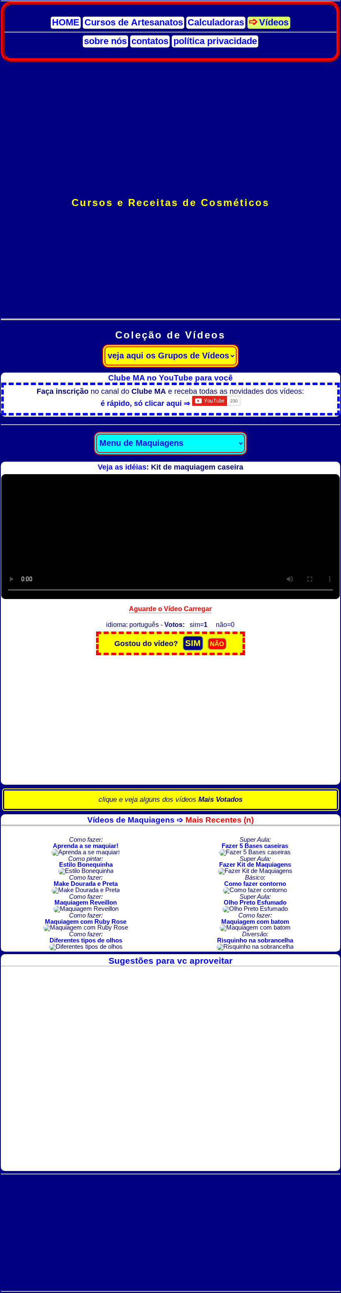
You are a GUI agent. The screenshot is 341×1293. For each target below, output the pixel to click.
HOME (65, 22)
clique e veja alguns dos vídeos (170, 799)
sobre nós (105, 41)
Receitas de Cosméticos (170, 240)
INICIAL (170, 213)
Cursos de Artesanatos (133, 22)
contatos (149, 41)
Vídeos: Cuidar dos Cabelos (170, 295)
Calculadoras (216, 22)
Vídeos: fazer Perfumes (170, 268)
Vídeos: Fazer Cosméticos (170, 258)
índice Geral (170, 222)
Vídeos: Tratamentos (170, 286)
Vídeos (274, 22)
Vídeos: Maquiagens (170, 277)
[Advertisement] (170, 129)
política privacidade (215, 41)
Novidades (170, 231)
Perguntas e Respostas (170, 249)
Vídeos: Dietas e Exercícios (170, 304)
